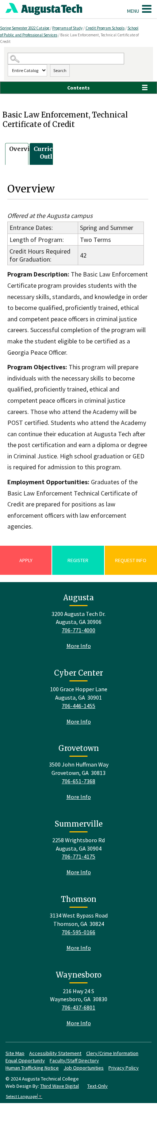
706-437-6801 (78, 1007)
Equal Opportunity (25, 1060)
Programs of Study (67, 28)
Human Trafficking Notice (32, 1068)
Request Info (130, 560)
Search (59, 70)
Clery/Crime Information (112, 1053)
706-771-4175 (78, 856)
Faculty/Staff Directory (74, 1060)
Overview (23, 148)
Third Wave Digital (59, 1086)
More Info (78, 645)
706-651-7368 (78, 781)
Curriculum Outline (51, 152)
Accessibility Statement (55, 1053)
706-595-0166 (78, 932)
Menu (133, 11)
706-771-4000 (78, 630)
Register (78, 560)
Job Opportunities (84, 1068)
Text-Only (97, 1086)
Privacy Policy (123, 1068)
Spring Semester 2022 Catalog (25, 28)
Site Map (14, 1053)
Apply (25, 560)
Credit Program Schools (105, 28)
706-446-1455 (78, 705)
